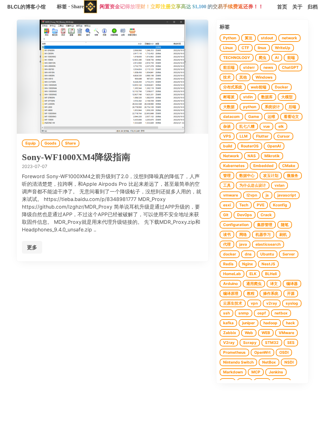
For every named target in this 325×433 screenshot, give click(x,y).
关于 (297, 6)
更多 (32, 247)
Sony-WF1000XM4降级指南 (76, 157)
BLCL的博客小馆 (26, 6)
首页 (282, 6)
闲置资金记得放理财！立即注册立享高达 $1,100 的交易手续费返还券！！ (181, 6)
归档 (313, 6)
